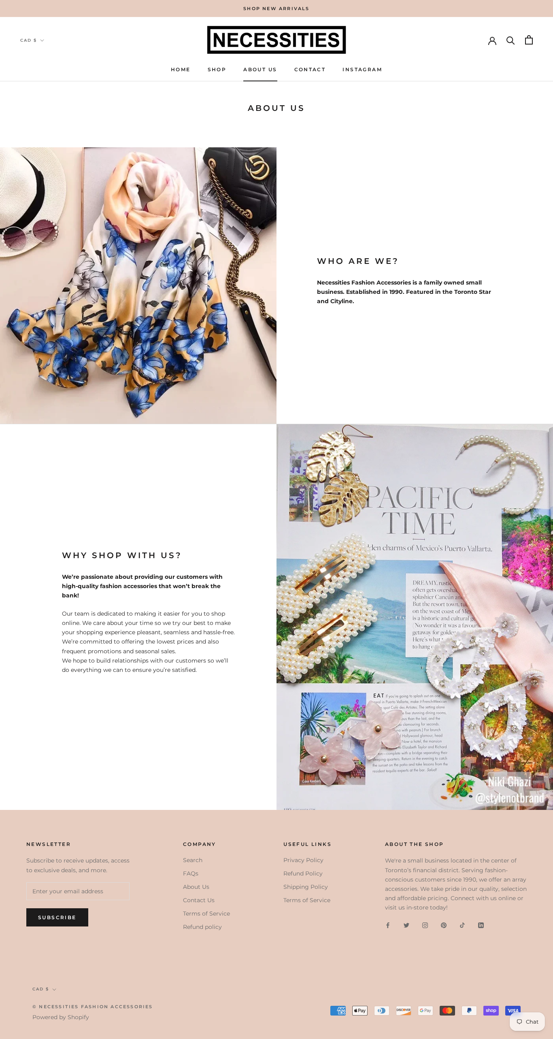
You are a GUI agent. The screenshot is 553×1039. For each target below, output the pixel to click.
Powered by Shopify (60, 1017)
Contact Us (199, 900)
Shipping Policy (305, 886)
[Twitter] (406, 925)
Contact (310, 69)
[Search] (510, 40)
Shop (217, 69)
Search (192, 860)
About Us (260, 69)
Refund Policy (303, 873)
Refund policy (202, 927)
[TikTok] (462, 925)
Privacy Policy (303, 860)
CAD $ (28, 40)
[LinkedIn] (481, 925)
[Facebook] (388, 925)
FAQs (190, 873)
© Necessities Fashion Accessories (92, 1006)
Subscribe (57, 917)
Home (181, 69)
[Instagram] (425, 925)
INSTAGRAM (362, 69)
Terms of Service (206, 913)
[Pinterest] (444, 925)
